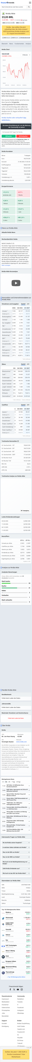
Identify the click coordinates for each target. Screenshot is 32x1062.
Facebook (20, 1007)
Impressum (5, 999)
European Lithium (11, 961)
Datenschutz (6, 1007)
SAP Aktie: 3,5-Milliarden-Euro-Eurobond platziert (15, 786)
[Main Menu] (30, 3)
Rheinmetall (9, 917)
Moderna (8, 912)
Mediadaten (5, 1002)
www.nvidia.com (21, 742)
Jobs (3, 1013)
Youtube (20, 1002)
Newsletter (5, 1016)
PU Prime (20, 1040)
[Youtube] (17, 989)
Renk (7, 956)
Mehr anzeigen (6, 265)
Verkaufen (24, 136)
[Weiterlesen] (29, 786)
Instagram (20, 1010)
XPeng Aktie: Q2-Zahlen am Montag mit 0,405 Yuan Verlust (17, 812)
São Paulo (24, 20)
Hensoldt (8, 929)
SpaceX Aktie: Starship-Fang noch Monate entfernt (16, 795)
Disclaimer (5, 1005)
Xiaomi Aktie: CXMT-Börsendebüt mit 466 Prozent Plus (17, 799)
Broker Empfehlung (23, 1023)
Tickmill (19, 1043)
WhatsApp (20, 1013)
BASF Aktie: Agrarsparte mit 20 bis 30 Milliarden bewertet (17, 790)
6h (3, 782)
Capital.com (21, 1029)
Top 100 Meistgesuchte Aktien (16, 977)
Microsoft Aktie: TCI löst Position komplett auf (16, 826)
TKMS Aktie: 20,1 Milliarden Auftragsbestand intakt (14, 803)
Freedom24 (21, 1032)
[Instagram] (21, 989)
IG (18, 1035)
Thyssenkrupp (10, 972)
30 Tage (18, 782)
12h (6, 782)
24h (9, 782)
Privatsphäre (6, 1010)
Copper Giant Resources (9, 923)
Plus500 (19, 1038)
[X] (14, 989)
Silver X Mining (10, 950)
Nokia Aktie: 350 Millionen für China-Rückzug (17, 817)
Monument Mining (11, 966)
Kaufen (9, 136)
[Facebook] (10, 989)
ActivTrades (21, 1026)
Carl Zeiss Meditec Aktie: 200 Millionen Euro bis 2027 (15, 830)
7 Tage (13, 782)
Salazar (8, 934)
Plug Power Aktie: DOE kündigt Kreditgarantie (15, 821)
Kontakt (4, 1023)
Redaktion (20, 999)
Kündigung (5, 1026)
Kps (7, 940)
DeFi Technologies (11, 945)
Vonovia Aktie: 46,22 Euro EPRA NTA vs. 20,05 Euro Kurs (17, 808)
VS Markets (21, 1046)
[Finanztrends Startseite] (7, 3)
